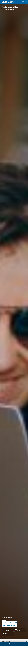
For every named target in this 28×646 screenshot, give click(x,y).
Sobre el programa (5, 641)
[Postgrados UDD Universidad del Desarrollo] (14, 8)
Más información (15, 643)
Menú (23, 1)
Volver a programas (8, 617)
